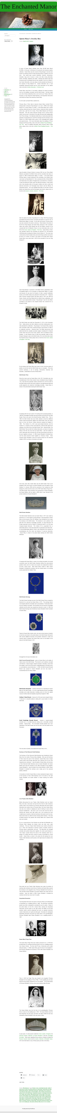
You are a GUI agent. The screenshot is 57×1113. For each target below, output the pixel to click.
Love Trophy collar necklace (25, 1094)
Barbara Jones (35, 1088)
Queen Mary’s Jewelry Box (30, 39)
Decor (5, 92)
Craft (5, 91)
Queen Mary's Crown (46, 1098)
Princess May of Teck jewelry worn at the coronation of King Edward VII (35, 1096)
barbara (31, 41)
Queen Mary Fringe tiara (37, 1098)
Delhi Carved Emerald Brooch (31, 1089)
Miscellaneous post (35, 1094)
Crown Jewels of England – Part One (32, 229)
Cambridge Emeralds (43, 1088)
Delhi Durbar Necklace (23, 1090)
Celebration (6, 89)
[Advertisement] (36, 1053)
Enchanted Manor (34, 1091)
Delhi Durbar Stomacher (33, 1090)
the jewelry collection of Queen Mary (29, 1100)
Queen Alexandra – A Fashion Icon (36, 87)
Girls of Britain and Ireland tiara (45, 1091)
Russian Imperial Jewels (25, 1039)
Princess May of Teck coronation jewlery (31, 1095)
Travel (5, 95)
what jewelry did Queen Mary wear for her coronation (40, 1101)
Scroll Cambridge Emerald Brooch (37, 1099)
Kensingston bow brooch (47, 1093)
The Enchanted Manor (28, 6)
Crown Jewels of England (45, 1033)
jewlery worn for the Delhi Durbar (25, 1093)
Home (25, 29)
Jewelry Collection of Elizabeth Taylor (43, 1039)
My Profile (31, 29)
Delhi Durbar (39, 1089)
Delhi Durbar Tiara (42, 1090)
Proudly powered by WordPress (28, 1108)
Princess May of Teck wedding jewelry (43, 1096)
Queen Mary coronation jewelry (25, 1098)
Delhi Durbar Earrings (47, 1089)
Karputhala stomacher (37, 1093)
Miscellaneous (26, 1088)
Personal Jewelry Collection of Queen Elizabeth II (31, 1035)
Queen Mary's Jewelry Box (24, 1099)
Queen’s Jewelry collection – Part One (34, 191)
